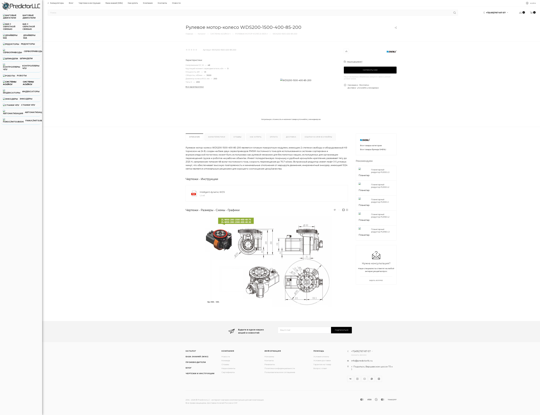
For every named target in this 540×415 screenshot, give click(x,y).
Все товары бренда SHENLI (373, 149)
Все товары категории (371, 145)
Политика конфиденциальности (280, 368)
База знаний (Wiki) (197, 356)
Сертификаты (228, 372)
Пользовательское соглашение (280, 372)
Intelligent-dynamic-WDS (212, 192)
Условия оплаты (321, 356)
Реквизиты (270, 364)
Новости (225, 356)
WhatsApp (372, 379)
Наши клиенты (228, 368)
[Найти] (454, 13)
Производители (196, 362)
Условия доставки (322, 360)
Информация (273, 351)
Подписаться (341, 330)
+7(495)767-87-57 (496, 12)
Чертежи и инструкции (200, 373)
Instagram (357, 379)
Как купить (255, 137)
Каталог (191, 351)
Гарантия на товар (322, 364)
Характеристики (216, 137)
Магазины (269, 356)
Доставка (291, 137)
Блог (189, 368)
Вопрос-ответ (320, 368)
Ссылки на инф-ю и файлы (318, 137)
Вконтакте (350, 379)
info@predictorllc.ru (362, 360)
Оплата (274, 137)
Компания (227, 351)
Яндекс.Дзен (379, 379)
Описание (194, 137)
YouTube (365, 379)
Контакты (269, 360)
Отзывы (237, 137)
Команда (225, 360)
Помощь (318, 351)
